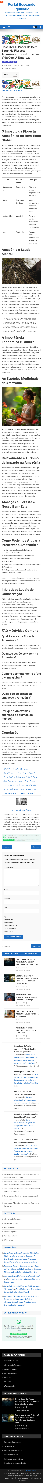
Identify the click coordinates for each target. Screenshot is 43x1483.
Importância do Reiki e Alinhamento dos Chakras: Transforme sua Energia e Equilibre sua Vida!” (20, 1302)
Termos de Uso (9, 1446)
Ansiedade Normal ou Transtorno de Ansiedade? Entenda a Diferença (27, 997)
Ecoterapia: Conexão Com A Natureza (18, 1266)
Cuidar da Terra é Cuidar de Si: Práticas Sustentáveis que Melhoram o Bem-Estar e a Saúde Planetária (22, 1269)
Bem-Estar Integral (9, 62)
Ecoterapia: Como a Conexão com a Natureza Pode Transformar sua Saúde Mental (27, 979)
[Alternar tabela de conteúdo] (14, 75)
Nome (7, 889)
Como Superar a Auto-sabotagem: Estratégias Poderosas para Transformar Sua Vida (8, 847)
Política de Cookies (11, 1455)
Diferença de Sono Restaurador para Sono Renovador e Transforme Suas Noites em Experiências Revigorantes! (37, 847)
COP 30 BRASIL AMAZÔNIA (12, 91)
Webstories (8, 1240)
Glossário (7, 1382)
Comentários (31, 953)
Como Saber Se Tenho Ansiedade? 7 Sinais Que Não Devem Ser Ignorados (27, 961)
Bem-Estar (24, 1473)
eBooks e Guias (9, 1227)
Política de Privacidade (12, 1442)
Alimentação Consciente (13, 1219)
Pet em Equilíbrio (35, 1473)
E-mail (7, 899)
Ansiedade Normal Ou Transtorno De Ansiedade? (22, 1276)
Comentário (9, 867)
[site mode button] (35, 27)
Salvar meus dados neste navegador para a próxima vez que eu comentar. (10, 925)
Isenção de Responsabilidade (15, 1463)
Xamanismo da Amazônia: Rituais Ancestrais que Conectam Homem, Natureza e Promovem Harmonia (20, 789)
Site (5, 908)
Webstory (7, 1378)
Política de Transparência (13, 1459)
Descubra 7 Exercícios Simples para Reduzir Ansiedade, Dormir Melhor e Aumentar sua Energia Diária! (20, 1259)
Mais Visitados (11, 953)
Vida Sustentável (10, 1236)
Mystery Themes (31, 1471)
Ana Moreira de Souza (22, 65)
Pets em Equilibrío (10, 1232)
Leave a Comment (10, 68)
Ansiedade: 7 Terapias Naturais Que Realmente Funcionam (26, 1030)
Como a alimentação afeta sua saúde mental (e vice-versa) (27, 1013)
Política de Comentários (13, 1450)
